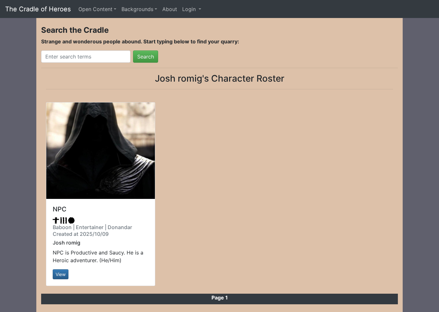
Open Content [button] (95, 9)
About (169, 9)
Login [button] (189, 9)
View (61, 274)
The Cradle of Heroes (38, 9)
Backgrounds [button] (137, 9)
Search (145, 56)
